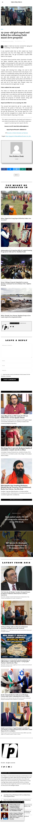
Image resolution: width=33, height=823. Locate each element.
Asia (2, 29)
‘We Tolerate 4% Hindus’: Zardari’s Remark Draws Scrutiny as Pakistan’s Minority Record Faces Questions (15, 593)
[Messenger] (10, 169)
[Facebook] (4, 169)
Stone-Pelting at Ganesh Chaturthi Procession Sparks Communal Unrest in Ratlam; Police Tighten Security (16, 283)
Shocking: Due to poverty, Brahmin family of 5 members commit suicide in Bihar (16, 449)
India (16, 175)
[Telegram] (13, 327)
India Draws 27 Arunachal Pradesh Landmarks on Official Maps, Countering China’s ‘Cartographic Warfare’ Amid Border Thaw (15, 661)
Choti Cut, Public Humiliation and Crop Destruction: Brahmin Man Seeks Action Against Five (17, 800)
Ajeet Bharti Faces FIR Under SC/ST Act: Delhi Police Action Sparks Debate (14, 417)
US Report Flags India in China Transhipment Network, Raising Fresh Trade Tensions (14, 627)
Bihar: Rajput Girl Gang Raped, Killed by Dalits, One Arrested (16, 219)
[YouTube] (9, 767)
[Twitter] (16, 169)
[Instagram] (6, 767)
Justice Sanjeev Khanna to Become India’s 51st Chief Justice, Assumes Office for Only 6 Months (16, 816)
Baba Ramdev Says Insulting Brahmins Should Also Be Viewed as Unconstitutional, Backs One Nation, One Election (16, 487)
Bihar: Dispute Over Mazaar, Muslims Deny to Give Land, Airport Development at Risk (16, 316)
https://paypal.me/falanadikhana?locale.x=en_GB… (18, 136)
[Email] (29, 169)
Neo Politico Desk (16, 156)
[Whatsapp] (23, 169)
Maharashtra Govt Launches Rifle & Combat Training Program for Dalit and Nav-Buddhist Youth (16, 251)
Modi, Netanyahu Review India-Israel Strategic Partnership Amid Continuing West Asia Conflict (15, 695)
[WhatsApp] (11, 767)
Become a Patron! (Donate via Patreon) (17, 133)
